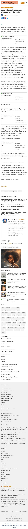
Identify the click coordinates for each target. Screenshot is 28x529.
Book (11, 310)
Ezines (3, 317)
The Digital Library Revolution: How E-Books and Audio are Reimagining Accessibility (16, 274)
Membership (8, 322)
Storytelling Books (5, 374)
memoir (14, 322)
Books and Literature (6, 346)
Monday (19, 322)
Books (19, 312)
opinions (4, 325)
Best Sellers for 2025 (6, 339)
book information (5, 312)
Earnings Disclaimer (5, 470)
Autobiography (5, 310)
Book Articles (4, 344)
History (3, 320)
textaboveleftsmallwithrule (13, 327)
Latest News (7, 486)
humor (8, 320)
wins (23, 330)
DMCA (21, 525)
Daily (14, 315)
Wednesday (17, 330)
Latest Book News (5, 474)
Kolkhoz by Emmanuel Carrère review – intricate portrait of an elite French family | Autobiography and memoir (13, 213)
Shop (2, 480)
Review (23, 325)
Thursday (22, 327)
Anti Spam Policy (5, 457)
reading (18, 325)
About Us (3, 451)
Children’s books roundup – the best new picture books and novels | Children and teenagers (13, 205)
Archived (8, 307)
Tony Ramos (6, 15)
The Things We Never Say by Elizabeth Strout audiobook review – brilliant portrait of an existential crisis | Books (13, 443)
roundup (4, 327)
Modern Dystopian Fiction (7, 369)
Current (9, 315)
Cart (2, 461)
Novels (24, 322)
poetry (9, 325)
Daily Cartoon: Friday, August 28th (10, 209)
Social (20, 191)
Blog (2, 459)
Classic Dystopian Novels (7, 351)
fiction (14, 317)
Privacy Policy (4, 478)
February (9, 317)
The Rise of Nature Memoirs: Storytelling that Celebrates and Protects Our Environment (16, 287)
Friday (18, 317)
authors (18, 307)
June (22, 320)
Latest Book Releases (6, 366)
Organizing (15, 191)
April (3, 307)
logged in (9, 243)
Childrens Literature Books (7, 349)
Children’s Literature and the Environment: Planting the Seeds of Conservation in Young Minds (16, 294)
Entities (3, 359)
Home (2, 472)
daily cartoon (19, 315)
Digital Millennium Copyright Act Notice (10, 468)
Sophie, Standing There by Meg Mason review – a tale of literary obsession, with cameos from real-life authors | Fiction (14, 200)
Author (13, 307)
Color (10, 191)
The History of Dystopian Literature (10, 377)
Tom (3, 330)
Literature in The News (9, 511)
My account (3, 476)
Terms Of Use (4, 482)
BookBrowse (16, 310)
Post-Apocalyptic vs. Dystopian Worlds (10, 371)
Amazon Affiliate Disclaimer (7, 455)
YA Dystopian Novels (6, 379)
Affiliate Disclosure (5, 453)
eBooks (3, 356)
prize (14, 325)
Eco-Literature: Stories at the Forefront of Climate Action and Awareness (16, 280)
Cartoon (23, 312)
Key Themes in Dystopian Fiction (9, 364)
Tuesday (7, 330)
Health (23, 317)
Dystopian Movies (5, 354)
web (12, 330)
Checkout (3, 463)
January (18, 320)
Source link (4, 186)
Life (3, 322)
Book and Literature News (7, 7)
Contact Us (3, 466)
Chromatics (4, 191)
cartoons (4, 315)
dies (25, 315)
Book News (13, 312)
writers (3, 332)
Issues (13, 320)
